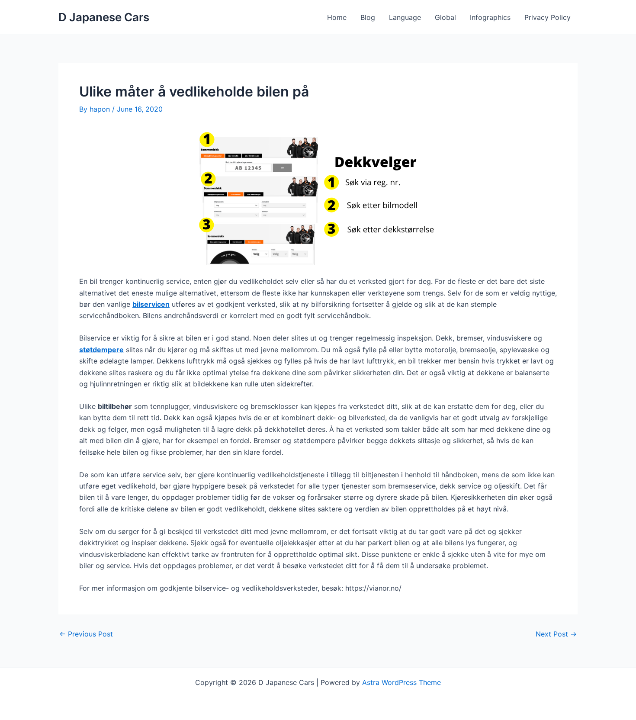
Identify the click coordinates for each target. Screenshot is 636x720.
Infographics (490, 17)
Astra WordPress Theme (401, 682)
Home (337, 17)
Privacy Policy (547, 17)
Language (405, 17)
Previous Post (86, 633)
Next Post (556, 633)
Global (445, 17)
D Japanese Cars (103, 17)
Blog (367, 17)
